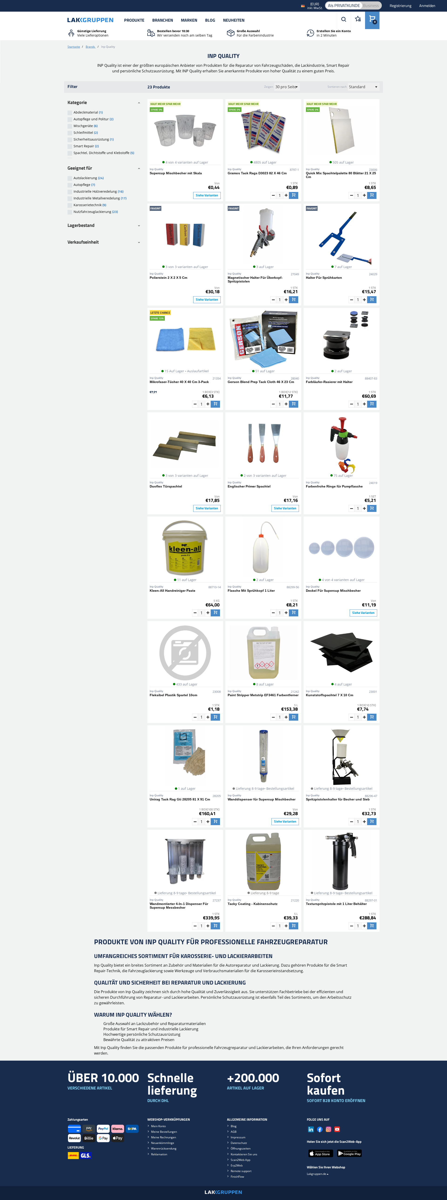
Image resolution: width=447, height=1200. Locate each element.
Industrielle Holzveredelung (98, 191)
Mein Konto (158, 1126)
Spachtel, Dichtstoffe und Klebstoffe (104, 152)
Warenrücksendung (163, 1148)
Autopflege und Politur (93, 119)
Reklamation (159, 1154)
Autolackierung (89, 177)
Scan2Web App (240, 1160)
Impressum (238, 1137)
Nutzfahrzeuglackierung (96, 211)
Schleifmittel (86, 132)
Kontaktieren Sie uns (244, 1154)
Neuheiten (233, 20)
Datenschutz (239, 1143)
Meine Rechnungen (163, 1137)
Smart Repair (86, 146)
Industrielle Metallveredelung (100, 198)
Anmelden (427, 5)
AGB (234, 1132)
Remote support (241, 1171)
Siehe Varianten (207, 195)
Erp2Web (237, 1165)
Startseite (74, 47)
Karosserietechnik (90, 204)
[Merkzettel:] (357, 20)
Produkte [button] (134, 20)
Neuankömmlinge (162, 1143)
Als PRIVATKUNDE (344, 5)
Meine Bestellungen (164, 1132)
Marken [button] (189, 20)
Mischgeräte (86, 125)
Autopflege (84, 184)
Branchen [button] (162, 20)
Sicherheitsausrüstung (94, 139)
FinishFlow (237, 1177)
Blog (210, 20)
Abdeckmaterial (88, 112)
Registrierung (401, 5)
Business (371, 5)
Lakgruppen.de (316, 1174)
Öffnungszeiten (241, 1148)
